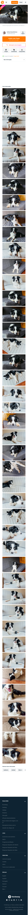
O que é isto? (16, 56)
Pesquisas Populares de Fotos (9, 870)
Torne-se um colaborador (8, 890)
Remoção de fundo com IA (9, 846)
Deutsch (4, 907)
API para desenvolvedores (8, 839)
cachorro (6, 791)
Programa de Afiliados (7, 863)
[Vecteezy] (2, 2)
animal (13, 791)
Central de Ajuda (6, 882)
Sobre (3, 887)
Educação (4, 836)
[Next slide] (22, 791)
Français (4, 909)
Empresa (4, 834)
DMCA (3, 860)
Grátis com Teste (14, 39)
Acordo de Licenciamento (8, 858)
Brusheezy (5, 826)
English (4, 899)
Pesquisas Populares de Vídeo (9, 873)
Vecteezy (4, 828)
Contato (4, 884)
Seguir (23, 33)
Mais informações (7, 59)
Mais (3, 912)
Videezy (4, 831)
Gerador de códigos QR (8, 849)
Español (4, 901)
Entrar (21, 2)
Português (5, 904)
